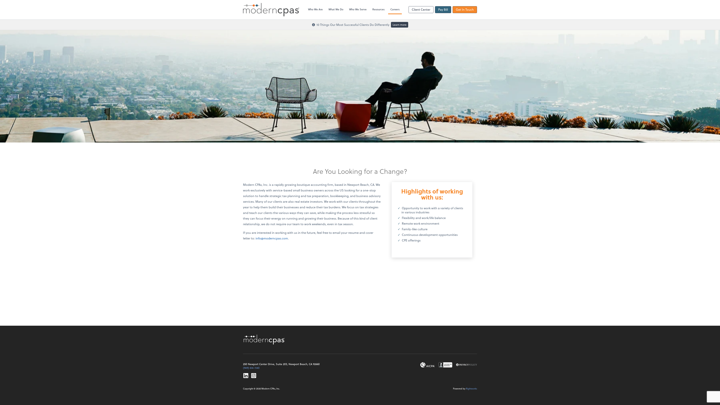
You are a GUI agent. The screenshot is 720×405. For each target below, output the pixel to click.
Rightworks (471, 388)
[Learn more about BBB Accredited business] (445, 365)
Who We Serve (358, 9)
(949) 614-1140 (251, 368)
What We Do (335, 9)
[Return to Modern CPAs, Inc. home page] (264, 339)
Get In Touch (465, 9)
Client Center (421, 9)
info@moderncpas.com (272, 238)
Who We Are (315, 9)
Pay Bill (443, 9)
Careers (395, 9)
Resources (378, 9)
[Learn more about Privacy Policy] (466, 365)
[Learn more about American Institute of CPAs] (427, 365)
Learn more (399, 25)
